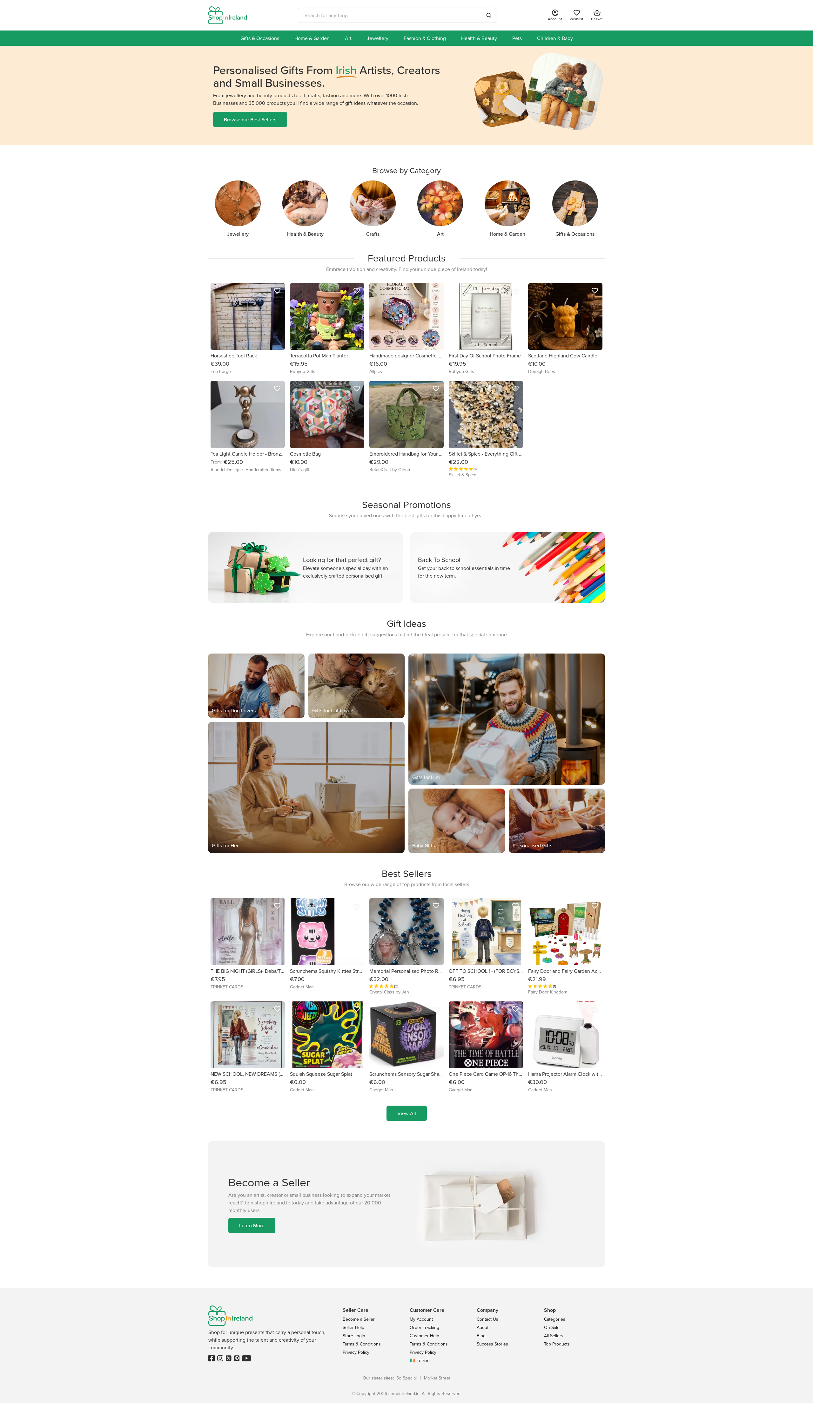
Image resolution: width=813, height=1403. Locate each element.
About (482, 1327)
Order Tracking (424, 1327)
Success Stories (492, 1344)
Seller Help (353, 1327)
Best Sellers (407, 873)
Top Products (557, 1344)
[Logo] (227, 15)
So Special (406, 1378)
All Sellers (553, 1335)
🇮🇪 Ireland (420, 1360)
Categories (554, 1319)
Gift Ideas (406, 623)
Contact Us (487, 1319)
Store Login (354, 1335)
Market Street (437, 1378)
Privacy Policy (356, 1352)
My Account (421, 1319)
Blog (481, 1335)
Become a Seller (359, 1319)
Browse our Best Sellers (250, 119)
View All (406, 1113)
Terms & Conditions (362, 1344)
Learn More (252, 1225)
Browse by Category (406, 170)
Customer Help (424, 1335)
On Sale (552, 1327)
